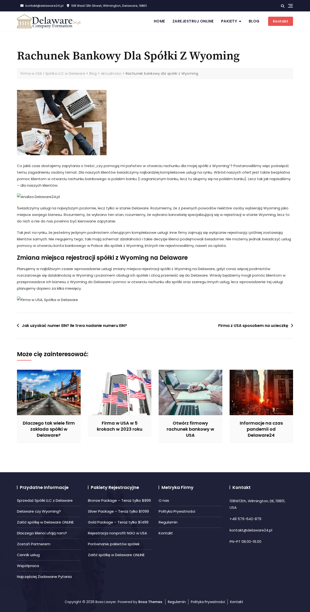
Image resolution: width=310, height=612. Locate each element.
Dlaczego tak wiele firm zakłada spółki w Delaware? (49, 429)
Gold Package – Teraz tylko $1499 (118, 522)
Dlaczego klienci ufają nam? (42, 533)
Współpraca (28, 565)
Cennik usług (28, 554)
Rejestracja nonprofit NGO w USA (117, 533)
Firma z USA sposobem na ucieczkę (253, 325)
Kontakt (280, 21)
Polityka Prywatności (177, 511)
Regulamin (168, 522)
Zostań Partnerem (33, 543)
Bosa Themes (150, 601)
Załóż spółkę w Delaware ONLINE (45, 522)
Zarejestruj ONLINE (193, 21)
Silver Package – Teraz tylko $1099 (118, 511)
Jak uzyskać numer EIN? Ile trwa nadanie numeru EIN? (74, 325)
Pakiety (229, 21)
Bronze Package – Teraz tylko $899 (119, 500)
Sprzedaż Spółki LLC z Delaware (45, 500)
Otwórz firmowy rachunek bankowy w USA (190, 429)
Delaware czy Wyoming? (39, 511)
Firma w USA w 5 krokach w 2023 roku (119, 426)
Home (159, 21)
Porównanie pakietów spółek (114, 543)
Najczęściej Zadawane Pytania (44, 576)
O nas (164, 500)
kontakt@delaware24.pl (44, 5)
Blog (254, 21)
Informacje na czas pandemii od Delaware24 (261, 429)
